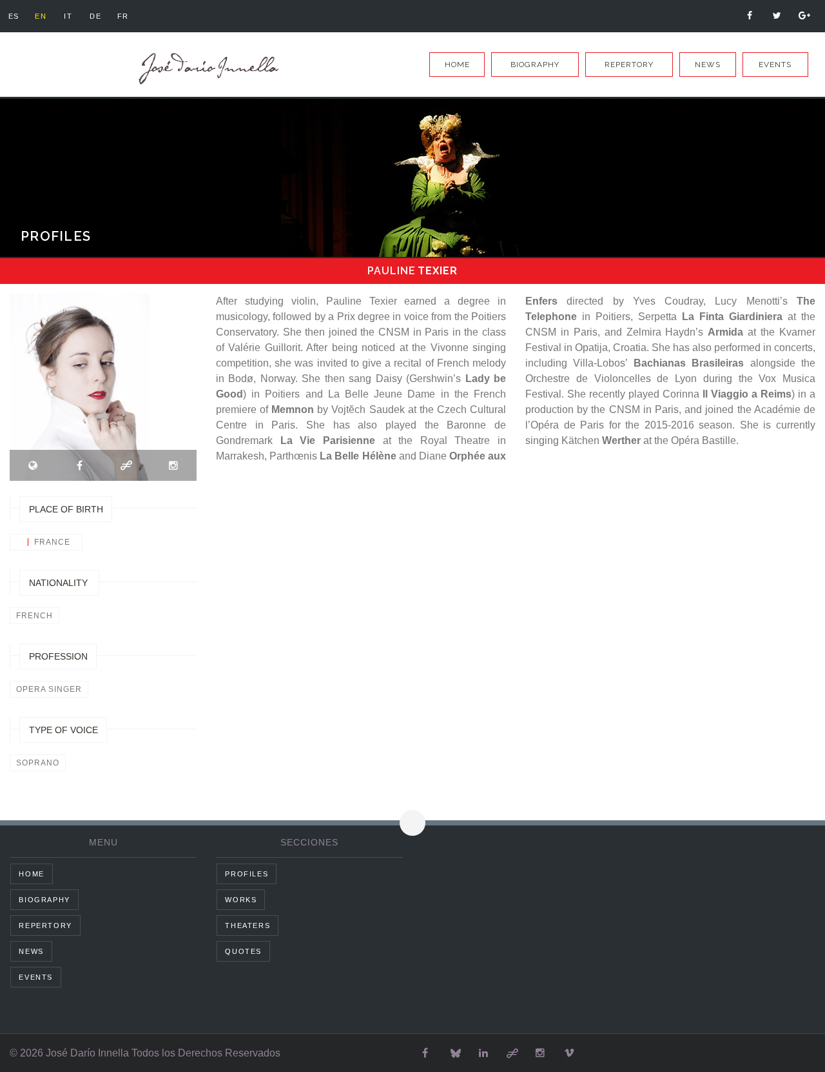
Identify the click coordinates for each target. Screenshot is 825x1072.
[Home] (206, 68)
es (13, 16)
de (95, 16)
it (68, 16)
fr (123, 16)
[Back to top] (412, 823)
